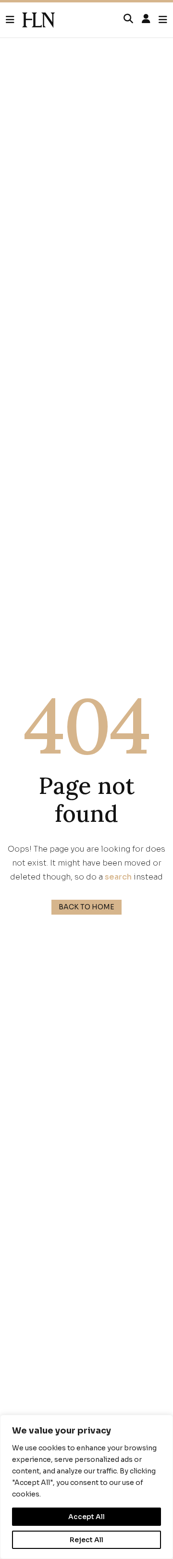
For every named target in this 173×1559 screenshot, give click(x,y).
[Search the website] (128, 19)
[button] (14, 20)
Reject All (86, 1539)
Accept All (86, 1516)
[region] (86, 1487)
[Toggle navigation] (163, 20)
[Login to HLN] (146, 19)
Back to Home (86, 907)
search (118, 877)
